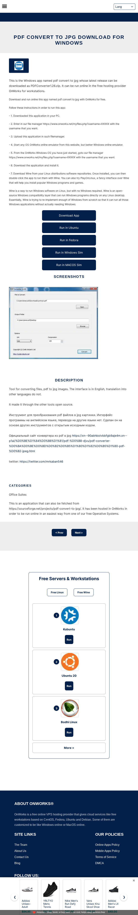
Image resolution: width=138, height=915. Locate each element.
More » (69, 748)
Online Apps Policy (107, 844)
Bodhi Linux (69, 722)
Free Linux (57, 592)
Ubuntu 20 (69, 675)
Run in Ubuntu (69, 227)
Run (69, 639)
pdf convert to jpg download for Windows (69, 40)
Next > (79, 532)
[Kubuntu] (71, 615)
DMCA (99, 863)
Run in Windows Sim (69, 252)
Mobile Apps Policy (107, 850)
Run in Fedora (69, 240)
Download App (69, 215)
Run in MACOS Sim (69, 265)
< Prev (59, 532)
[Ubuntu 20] (71, 662)
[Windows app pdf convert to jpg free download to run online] (19, 65)
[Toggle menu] (4, 6)
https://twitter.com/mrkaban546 (41, 461)
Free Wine (83, 592)
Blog (17, 863)
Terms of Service (105, 857)
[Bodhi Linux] (71, 708)
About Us (20, 850)
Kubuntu (69, 629)
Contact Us (21, 857)
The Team (20, 844)
